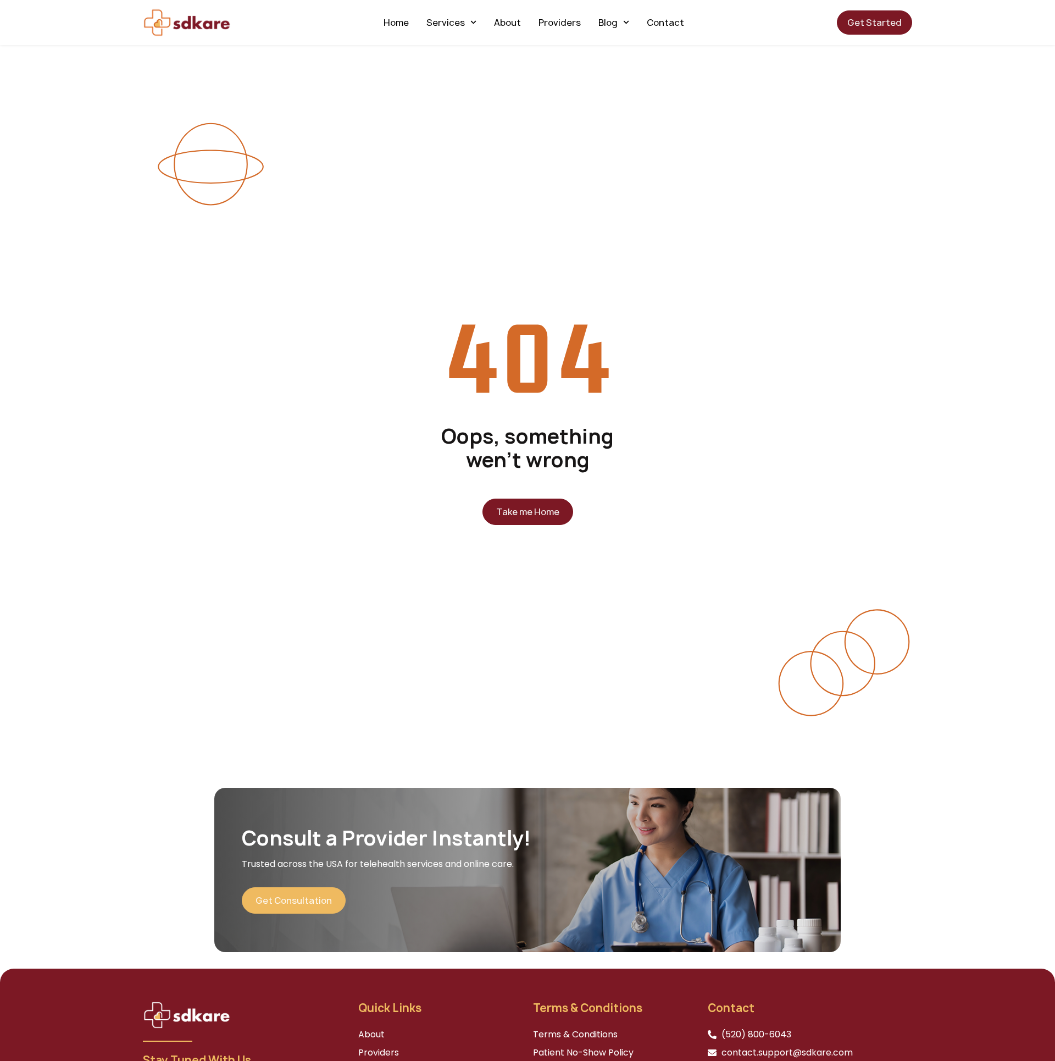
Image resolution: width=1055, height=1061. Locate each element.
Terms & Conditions (575, 1034)
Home (396, 22)
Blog (608, 22)
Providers (559, 22)
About (507, 22)
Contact (665, 22)
